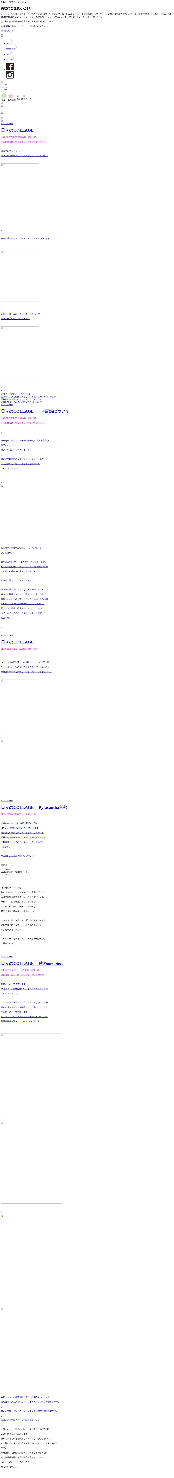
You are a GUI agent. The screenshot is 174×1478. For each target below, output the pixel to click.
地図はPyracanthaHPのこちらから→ (17, 856)
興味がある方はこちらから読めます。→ (19, 1420)
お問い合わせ (34, 26)
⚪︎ (34, 856)
